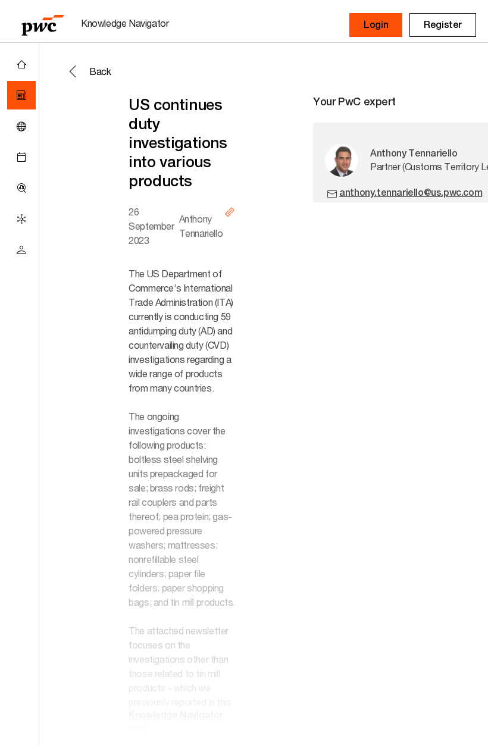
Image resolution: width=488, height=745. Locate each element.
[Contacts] (21, 250)
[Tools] (21, 188)
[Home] (21, 64)
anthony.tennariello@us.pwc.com (410, 192)
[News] (21, 95)
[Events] (21, 157)
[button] (375, 25)
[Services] (21, 219)
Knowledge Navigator (176, 715)
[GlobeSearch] (21, 126)
